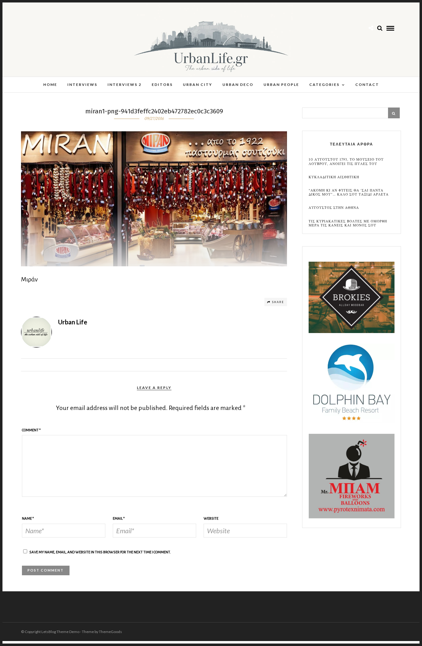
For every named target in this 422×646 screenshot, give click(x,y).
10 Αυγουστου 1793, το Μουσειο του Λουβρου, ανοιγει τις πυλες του (346, 162)
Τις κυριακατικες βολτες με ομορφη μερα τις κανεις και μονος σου (348, 223)
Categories (324, 84)
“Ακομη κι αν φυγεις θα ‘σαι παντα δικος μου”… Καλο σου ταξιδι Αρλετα (349, 192)
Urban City (197, 84)
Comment (31, 430)
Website (211, 519)
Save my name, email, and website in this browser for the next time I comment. (100, 552)
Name (28, 519)
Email (119, 519)
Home (50, 84)
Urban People (281, 84)
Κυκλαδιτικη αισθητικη (334, 177)
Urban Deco (237, 84)
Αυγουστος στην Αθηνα (334, 208)
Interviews (82, 84)
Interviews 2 (124, 84)
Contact (367, 84)
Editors (162, 84)
